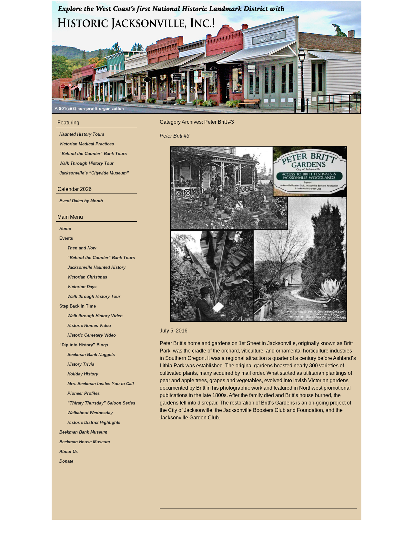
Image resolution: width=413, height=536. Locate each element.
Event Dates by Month (81, 200)
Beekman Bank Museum (83, 432)
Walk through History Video (95, 315)
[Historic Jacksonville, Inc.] (206, 57)
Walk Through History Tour (86, 163)
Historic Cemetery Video (91, 335)
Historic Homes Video (89, 325)
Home (65, 228)
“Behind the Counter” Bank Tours (93, 153)
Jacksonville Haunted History (96, 267)
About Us (68, 451)
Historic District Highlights (93, 422)
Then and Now (81, 248)
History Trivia (80, 364)
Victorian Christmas (87, 277)
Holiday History (82, 374)
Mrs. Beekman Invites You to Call (100, 383)
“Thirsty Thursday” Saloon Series (101, 403)
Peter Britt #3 (174, 136)
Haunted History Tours (81, 134)
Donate (66, 461)
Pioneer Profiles (83, 393)
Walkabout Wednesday (90, 412)
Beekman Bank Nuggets (91, 354)
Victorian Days (81, 286)
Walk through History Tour (93, 296)
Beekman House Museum (84, 441)
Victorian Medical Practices (86, 144)
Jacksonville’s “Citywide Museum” (94, 173)
